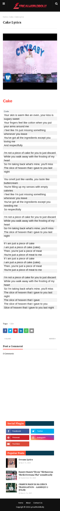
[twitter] (42, 431)
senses (30, 186)
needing (8, 205)
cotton (31, 122)
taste (42, 179)
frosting (43, 156)
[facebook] (17, 431)
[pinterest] (17, 437)
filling (15, 186)
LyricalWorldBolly (37, 507)
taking (15, 164)
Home (5, 17)
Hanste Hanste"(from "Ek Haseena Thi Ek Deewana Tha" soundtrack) (36, 473)
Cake (11, 17)
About (28, 503)
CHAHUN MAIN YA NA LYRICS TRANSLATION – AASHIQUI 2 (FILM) (33, 487)
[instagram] (42, 437)
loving (7, 141)
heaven (22, 168)
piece (18, 152)
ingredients (30, 137)
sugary (8, 118)
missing (28, 130)
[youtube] (17, 443)
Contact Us (37, 503)
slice (11, 168)
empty (44, 186)
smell (12, 179)
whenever (9, 134)
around (20, 126)
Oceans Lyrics (26, 459)
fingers (14, 122)
